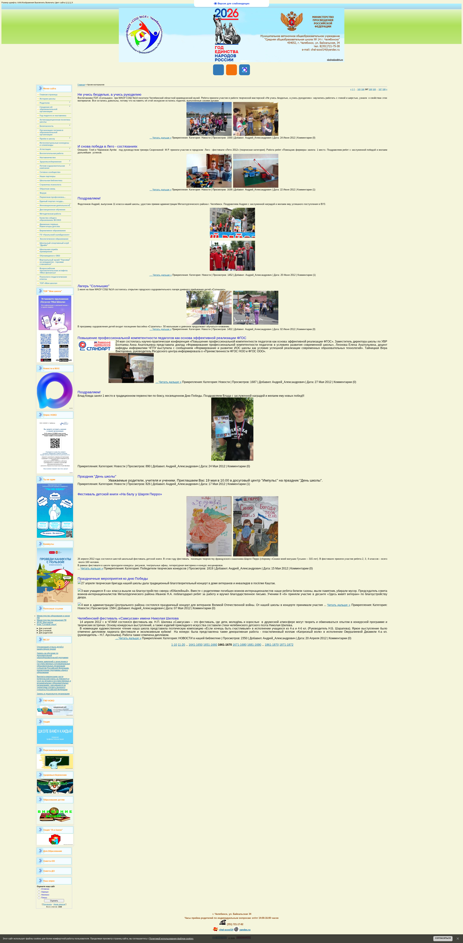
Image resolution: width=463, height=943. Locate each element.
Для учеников (45, 630)
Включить (49, 2)
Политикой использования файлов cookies (171, 938)
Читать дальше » (161, 137)
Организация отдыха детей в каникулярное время (50, 648)
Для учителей (45, 628)
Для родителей (45, 633)
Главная (81, 85)
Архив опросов (59, 904)
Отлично (45, 889)
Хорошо (44, 892)
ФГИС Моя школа (45, 622)
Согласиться (443, 938)
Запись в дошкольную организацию (53, 694)
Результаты (47, 904)
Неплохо (45, 895)
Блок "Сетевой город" (47, 624)
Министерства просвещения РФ (51, 620)
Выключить (40, 2)
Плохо (44, 898)
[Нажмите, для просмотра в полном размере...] (209, 135)
